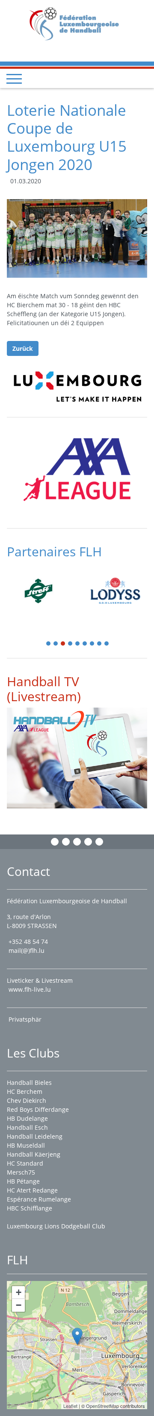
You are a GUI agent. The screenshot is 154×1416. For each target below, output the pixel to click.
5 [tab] (78, 644)
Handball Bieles (29, 1082)
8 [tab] (99, 644)
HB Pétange (23, 1181)
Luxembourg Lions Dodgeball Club (56, 1226)
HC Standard (25, 1163)
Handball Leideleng (34, 1136)
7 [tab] (92, 644)
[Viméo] (77, 842)
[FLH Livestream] (77, 758)
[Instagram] (66, 842)
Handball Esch (27, 1127)
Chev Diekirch (26, 1100)
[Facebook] (55, 842)
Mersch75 (21, 1172)
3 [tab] (63, 644)
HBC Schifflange (29, 1208)
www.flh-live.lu (30, 989)
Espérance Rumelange (39, 1199)
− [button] (18, 1305)
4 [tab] (70, 644)
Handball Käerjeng (33, 1154)
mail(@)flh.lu (26, 950)
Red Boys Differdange (38, 1109)
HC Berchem (24, 1091)
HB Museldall (26, 1145)
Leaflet (70, 1405)
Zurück (22, 348)
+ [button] (18, 1292)
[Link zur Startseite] (77, 23)
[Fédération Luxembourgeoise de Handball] (77, 1336)
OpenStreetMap (102, 1405)
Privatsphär (26, 1019)
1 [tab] (48, 644)
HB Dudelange (27, 1118)
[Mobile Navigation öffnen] (14, 78)
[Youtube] (88, 842)
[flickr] (99, 842)
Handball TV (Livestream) (44, 689)
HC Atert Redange (32, 1190)
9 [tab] (107, 644)
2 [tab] (56, 644)
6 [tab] (85, 644)
